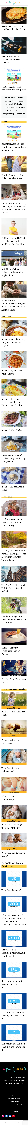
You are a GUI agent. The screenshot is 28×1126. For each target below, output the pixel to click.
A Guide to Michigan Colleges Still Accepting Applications (12, 272)
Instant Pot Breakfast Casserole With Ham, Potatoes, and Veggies (11, 401)
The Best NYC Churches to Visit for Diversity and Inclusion (13, 588)
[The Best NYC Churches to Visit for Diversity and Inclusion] (14, 581)
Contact (14, 1095)
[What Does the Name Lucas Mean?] (14, 736)
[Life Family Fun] (14, 2)
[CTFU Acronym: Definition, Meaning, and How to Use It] (14, 945)
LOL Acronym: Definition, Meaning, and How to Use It (13, 1046)
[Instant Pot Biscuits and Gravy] (14, 482)
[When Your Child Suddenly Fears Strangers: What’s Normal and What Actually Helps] (14, 296)
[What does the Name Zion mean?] (14, 848)
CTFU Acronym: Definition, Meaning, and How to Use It (13, 952)
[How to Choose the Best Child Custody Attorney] (14, 171)
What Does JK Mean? (11, 890)
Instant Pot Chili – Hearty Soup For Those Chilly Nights (13, 342)
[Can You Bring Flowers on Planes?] (14, 675)
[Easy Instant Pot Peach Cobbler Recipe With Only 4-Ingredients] (14, 451)
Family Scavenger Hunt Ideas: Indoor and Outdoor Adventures (13, 619)
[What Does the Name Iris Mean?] (14, 707)
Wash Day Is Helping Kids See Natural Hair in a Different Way (13, 522)
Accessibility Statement (14, 1098)
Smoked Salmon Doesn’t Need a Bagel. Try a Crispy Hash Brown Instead (13, 29)
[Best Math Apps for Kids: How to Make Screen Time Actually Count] (14, 83)
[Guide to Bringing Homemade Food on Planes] (14, 643)
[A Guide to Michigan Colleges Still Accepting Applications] (14, 265)
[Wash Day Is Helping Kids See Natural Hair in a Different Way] (14, 515)
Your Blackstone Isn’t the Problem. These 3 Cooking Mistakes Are (11, 59)
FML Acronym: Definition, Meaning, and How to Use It (13, 1015)
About (14, 1093)
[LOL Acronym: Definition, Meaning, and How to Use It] (14, 1039)
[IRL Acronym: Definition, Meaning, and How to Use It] (14, 977)
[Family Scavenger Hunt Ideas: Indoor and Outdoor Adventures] (14, 612)
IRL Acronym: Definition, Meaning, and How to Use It (13, 984)
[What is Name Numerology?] (14, 792)
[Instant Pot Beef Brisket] (14, 426)
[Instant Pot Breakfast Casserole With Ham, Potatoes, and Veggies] (14, 395)
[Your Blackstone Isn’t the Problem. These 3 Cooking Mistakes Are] (14, 52)
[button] (26, 2)
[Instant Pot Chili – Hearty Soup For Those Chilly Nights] (14, 335)
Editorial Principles (14, 1101)
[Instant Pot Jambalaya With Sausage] (14, 366)
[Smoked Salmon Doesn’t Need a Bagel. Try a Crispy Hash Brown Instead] (14, 22)
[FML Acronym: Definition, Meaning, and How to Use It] (14, 1008)
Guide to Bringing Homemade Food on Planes (10, 650)
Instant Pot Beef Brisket (12, 430)
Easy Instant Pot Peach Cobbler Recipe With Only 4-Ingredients (13, 458)
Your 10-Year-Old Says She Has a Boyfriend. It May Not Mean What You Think (13, 240)
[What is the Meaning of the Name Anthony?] (14, 820)
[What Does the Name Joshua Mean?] (14, 764)
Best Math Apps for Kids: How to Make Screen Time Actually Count (13, 146)
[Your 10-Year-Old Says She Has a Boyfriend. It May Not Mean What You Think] (14, 233)
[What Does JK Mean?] (14, 886)
